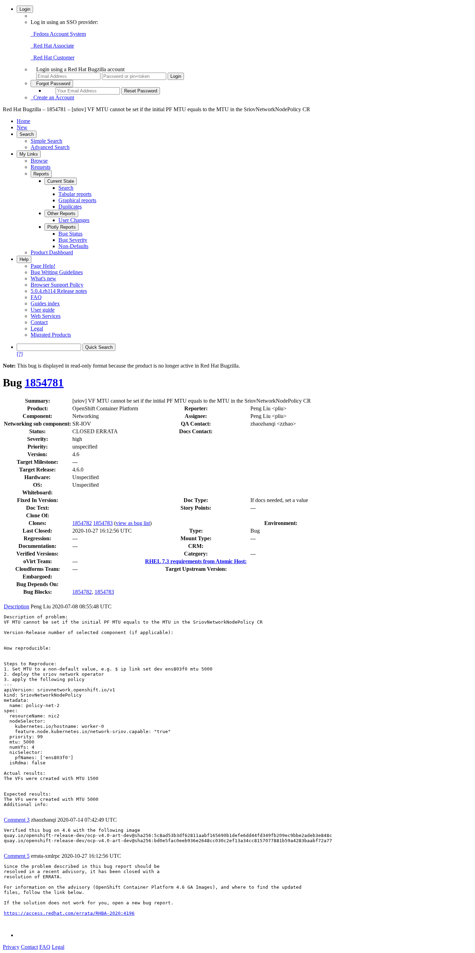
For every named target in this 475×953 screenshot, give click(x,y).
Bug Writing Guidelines (57, 272)
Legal (37, 328)
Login (24, 9)
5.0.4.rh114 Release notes (59, 291)
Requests (40, 167)
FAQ (36, 297)
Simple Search (46, 141)
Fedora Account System (58, 34)
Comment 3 (17, 820)
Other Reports (61, 213)
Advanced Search (50, 147)
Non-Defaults (73, 246)
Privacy (11, 947)
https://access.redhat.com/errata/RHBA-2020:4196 (69, 913)
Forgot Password (51, 83)
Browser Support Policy (57, 285)
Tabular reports (74, 194)
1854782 (82, 523)
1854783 (103, 523)
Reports (41, 173)
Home (23, 121)
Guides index (45, 303)
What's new (43, 278)
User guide (43, 310)
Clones (37, 523)
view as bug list (133, 523)
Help (24, 259)
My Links (28, 154)
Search (26, 134)
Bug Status (70, 234)
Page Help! (43, 266)
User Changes (73, 220)
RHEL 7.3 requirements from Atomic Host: (196, 561)
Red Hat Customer (52, 57)
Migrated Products (51, 335)
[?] (20, 354)
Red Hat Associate (52, 46)
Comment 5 (17, 856)
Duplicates (70, 207)
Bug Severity (72, 240)
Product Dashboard (52, 252)
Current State (60, 181)
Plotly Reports (61, 227)
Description (16, 606)
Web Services (46, 316)
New (22, 127)
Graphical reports (77, 200)
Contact (39, 322)
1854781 (44, 382)
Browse (39, 161)
